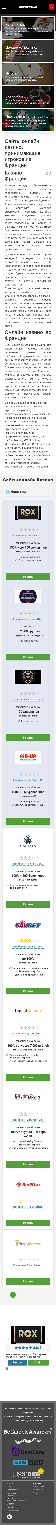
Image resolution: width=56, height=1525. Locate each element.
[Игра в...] (28, 74)
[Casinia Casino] (28, 847)
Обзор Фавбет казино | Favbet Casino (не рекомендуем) (28, 946)
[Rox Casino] (28, 518)
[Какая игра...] (28, 28)
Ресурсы (36, 1493)
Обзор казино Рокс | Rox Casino (28, 535)
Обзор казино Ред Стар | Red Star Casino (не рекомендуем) (28, 1207)
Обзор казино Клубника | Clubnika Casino (28, 619)
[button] (9, 1340)
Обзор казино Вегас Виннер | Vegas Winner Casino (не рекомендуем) (28, 1265)
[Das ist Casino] (28, 1016)
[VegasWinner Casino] (28, 1248)
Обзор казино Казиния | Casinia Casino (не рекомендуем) (28, 864)
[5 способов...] (28, 97)
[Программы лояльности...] (28, 120)
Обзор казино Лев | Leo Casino (28, 699)
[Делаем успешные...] (28, 51)
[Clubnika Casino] (28, 602)
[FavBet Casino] (28, 930)
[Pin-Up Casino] (28, 763)
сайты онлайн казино (19, 371)
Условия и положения (12, 1494)
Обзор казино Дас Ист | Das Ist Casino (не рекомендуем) (28, 1033)
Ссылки (10, 1504)
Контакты (11, 1507)
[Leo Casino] (28, 682)
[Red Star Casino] (28, 1190)
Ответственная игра (14, 1512)
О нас (9, 1486)
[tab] (28, 491)
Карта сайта (38, 1490)
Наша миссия (13, 1490)
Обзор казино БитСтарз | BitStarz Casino (28, 1120)
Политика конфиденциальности (16, 1499)
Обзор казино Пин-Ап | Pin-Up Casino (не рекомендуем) (28, 780)
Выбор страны (39, 1486)
